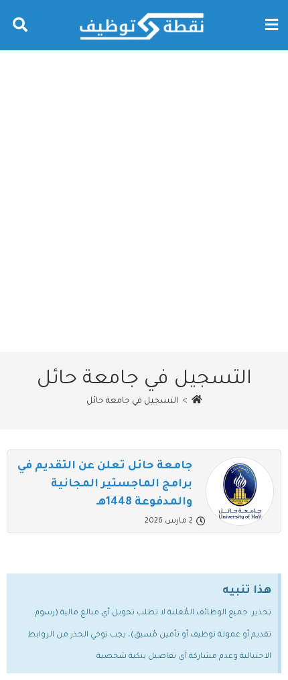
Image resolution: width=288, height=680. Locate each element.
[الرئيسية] (197, 401)
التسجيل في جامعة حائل (132, 401)
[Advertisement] (144, 201)
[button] (271, 25)
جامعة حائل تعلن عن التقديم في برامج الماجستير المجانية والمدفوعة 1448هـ (104, 484)
